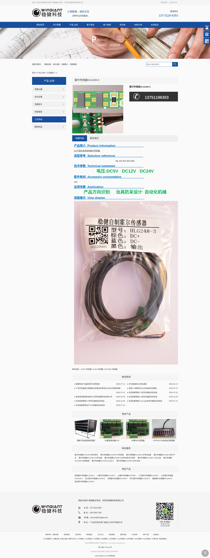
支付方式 (101, 534)
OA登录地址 (111, 556)
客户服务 (90, 25)
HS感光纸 (155, 539)
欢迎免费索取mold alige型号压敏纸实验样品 (145, 401)
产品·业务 (74, 25)
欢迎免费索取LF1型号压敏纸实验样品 (143, 392)
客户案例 (107, 25)
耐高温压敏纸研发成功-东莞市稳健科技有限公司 (94, 397)
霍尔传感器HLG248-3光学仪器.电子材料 (120, 458)
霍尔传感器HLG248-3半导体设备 (138, 455)
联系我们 (164, 2)
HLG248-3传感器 (110, 369)
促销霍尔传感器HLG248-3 (85, 475)
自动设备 (56, 64)
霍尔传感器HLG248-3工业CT (103, 461)
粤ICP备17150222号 (105, 547)
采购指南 (67, 534)
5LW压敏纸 (138, 539)
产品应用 (134, 534)
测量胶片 (64, 64)
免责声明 (48, 534)
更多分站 (173, 2)
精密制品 (38, 127)
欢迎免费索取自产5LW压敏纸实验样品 (90, 405)
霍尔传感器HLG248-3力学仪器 (90, 458)
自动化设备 (63, 539)
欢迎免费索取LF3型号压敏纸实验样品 (90, 401)
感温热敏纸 (162, 539)
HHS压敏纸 (146, 539)
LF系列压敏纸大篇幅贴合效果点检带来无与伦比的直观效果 (98, 388)
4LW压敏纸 (129, 539)
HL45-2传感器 (97, 369)
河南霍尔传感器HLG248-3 (117, 478)
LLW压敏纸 (112, 539)
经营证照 (55, 534)
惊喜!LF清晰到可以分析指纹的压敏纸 (143, 388)
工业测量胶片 (47, 539)
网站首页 (40, 25)
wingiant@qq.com (101, 556)
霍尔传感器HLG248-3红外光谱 (128, 461)
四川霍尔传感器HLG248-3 (140, 478)
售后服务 (112, 534)
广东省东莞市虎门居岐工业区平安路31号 (106, 522)
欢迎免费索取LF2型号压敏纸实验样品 (143, 397)
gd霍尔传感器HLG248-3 (127, 475)
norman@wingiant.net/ (99, 517)
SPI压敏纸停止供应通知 (138, 384)
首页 (33, 73)
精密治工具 (72, 539)
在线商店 (155, 25)
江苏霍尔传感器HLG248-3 (149, 475)
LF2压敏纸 (88, 539)
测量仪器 (47, 64)
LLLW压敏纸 (121, 539)
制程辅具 (73, 64)
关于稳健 (57, 25)
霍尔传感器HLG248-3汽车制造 (112, 455)
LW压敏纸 (104, 539)
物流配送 (89, 534)
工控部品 (50, 73)
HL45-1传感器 (86, 369)
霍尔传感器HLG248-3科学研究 (86, 455)
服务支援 (123, 534)
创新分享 (138, 25)
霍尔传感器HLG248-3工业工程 (149, 458)
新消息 (123, 25)
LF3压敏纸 (96, 539)
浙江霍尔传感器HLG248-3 (95, 478)
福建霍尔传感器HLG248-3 (162, 478)
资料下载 (146, 534)
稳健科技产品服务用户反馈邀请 (88, 384)
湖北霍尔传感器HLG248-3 (85, 481)
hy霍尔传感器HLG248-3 (106, 475)
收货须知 (78, 534)
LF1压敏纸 (80, 539)
